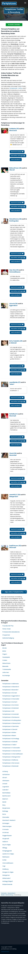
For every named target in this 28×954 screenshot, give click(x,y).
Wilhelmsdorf (6, 878)
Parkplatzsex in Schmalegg (10, 738)
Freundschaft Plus (7, 626)
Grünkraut (5, 832)
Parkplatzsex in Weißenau (10, 760)
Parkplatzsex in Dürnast (9, 693)
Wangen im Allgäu (7, 872)
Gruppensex (6, 635)
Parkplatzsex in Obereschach (11, 723)
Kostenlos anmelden (14, 24)
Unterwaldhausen (7, 863)
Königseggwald (7, 851)
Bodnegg (5, 811)
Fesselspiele (6, 657)
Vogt (3, 866)
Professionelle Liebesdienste (11, 632)
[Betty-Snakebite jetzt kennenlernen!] (4, 343)
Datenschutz (5, 951)
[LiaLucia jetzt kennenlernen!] (4, 305)
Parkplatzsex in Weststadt (10, 766)
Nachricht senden (16, 152)
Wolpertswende (7, 884)
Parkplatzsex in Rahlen (9, 732)
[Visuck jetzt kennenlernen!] (4, 455)
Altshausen (5, 781)
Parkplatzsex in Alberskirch (10, 687)
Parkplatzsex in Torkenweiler (11, 748)
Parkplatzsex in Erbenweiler (10, 699)
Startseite (4, 893)
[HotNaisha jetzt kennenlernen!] (4, 130)
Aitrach (4, 777)
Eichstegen (5, 823)
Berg (3, 805)
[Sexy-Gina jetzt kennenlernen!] (4, 272)
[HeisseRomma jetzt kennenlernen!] (4, 221)
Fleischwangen (7, 826)
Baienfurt (5, 799)
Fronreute (5, 829)
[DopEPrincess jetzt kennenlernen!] (4, 547)
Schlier (4, 860)
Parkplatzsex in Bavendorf (10, 690)
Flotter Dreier (6, 629)
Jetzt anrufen (15, 159)
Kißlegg (4, 848)
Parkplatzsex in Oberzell (9, 729)
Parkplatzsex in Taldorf (9, 745)
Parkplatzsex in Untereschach (11, 751)
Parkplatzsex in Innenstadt (10, 714)
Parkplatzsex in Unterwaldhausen (12, 754)
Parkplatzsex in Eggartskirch (11, 696)
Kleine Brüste (6, 663)
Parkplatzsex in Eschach (9, 702)
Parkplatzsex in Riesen (9, 735)
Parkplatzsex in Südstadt (9, 742)
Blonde (4, 648)
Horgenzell (5, 839)
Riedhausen (5, 857)
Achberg (5, 771)
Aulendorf (5, 790)
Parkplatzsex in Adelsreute (10, 684)
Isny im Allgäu (6, 845)
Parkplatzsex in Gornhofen (10, 705)
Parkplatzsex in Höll (8, 711)
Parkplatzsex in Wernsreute (10, 763)
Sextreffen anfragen (17, 156)
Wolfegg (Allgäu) (7, 881)
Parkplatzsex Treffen (15, 88)
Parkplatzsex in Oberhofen (10, 726)
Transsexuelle (6, 669)
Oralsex (4, 660)
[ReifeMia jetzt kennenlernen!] (4, 416)
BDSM (4, 651)
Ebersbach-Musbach (8, 820)
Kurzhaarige (6, 675)
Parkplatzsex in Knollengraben (11, 720)
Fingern (4, 654)
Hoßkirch (5, 842)
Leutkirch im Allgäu (8, 854)
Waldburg (5, 869)
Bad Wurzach (6, 796)
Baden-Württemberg (7, 895)
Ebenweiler (5, 817)
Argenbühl (5, 787)
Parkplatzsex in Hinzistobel (10, 708)
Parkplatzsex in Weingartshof (11, 757)
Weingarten (6, 875)
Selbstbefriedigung (8, 638)
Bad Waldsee (6, 793)
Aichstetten (6, 774)
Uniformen (5, 672)
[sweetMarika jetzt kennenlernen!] (4, 384)
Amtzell (4, 784)
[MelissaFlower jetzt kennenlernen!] (4, 170)
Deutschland (11, 893)
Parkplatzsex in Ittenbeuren (10, 717)
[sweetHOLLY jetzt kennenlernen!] (4, 496)
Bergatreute (6, 808)
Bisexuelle (5, 666)
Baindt (4, 802)
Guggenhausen (7, 835)
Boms (4, 814)
